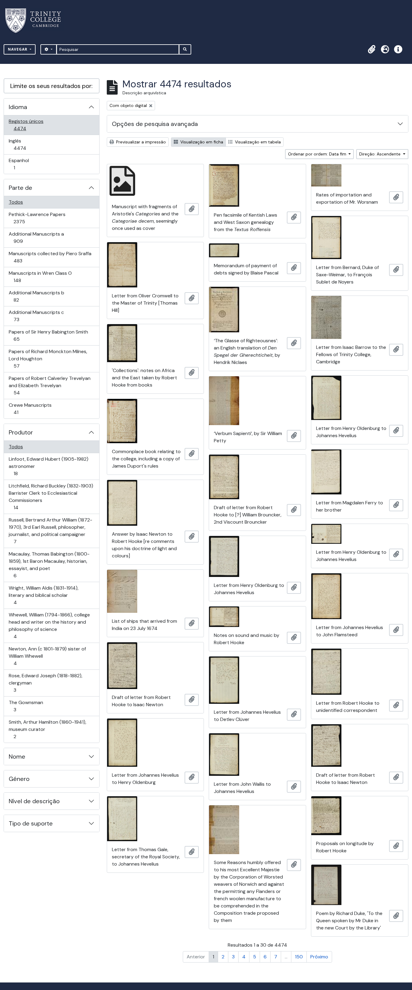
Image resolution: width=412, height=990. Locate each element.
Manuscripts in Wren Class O (40, 277)
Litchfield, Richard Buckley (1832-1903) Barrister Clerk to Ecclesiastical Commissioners (50, 496)
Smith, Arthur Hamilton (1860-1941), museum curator (47, 729)
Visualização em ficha (201, 142)
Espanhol (22, 164)
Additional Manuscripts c (36, 316)
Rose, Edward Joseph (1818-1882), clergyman (45, 682)
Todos (16, 202)
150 (299, 957)
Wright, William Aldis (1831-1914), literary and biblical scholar (43, 595)
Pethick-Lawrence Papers (36, 218)
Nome (17, 756)
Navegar (18, 49)
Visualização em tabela (257, 142)
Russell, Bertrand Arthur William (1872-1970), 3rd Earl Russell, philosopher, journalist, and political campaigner (50, 530)
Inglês (28, 144)
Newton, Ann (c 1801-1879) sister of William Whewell (47, 655)
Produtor (21, 432)
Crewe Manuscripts (30, 408)
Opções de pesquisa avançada (155, 124)
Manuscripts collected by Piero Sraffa (49, 257)
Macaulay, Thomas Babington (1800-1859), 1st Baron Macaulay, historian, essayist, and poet (49, 564)
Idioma (18, 107)
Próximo (319, 957)
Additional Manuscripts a (36, 237)
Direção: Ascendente (380, 154)
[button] (371, 49)
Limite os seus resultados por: (51, 86)
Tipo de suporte (31, 823)
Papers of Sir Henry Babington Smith (48, 335)
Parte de (20, 188)
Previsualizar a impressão (140, 142)
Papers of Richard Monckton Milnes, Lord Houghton (47, 358)
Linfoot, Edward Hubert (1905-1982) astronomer (48, 466)
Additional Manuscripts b (36, 296)
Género (19, 779)
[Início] (36, 20)
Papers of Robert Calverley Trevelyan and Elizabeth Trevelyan (49, 385)
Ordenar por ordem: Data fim (317, 154)
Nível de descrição (34, 801)
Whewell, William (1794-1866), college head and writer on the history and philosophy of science (49, 625)
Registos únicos (28, 125)
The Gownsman (25, 706)
